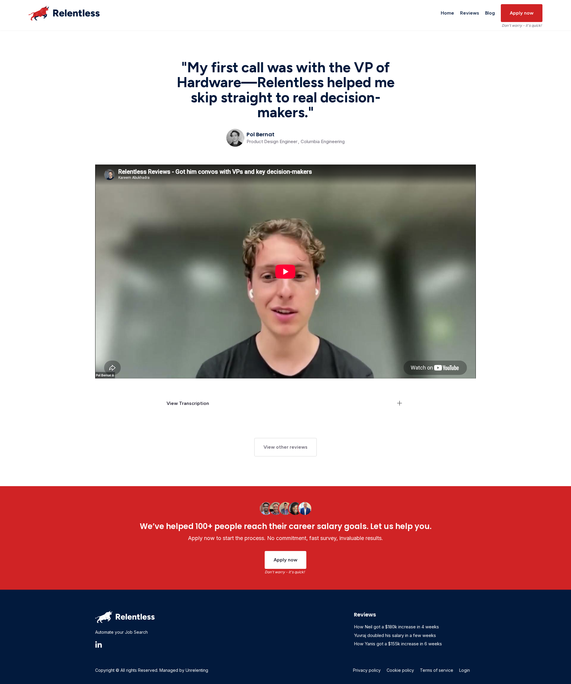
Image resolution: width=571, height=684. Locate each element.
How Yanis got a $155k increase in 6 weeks (398, 644)
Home (447, 13)
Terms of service (436, 670)
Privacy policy (367, 670)
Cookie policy (400, 670)
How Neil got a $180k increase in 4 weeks (396, 627)
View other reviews (285, 447)
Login (464, 670)
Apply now (522, 13)
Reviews (469, 13)
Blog (490, 13)
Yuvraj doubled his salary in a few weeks (395, 635)
